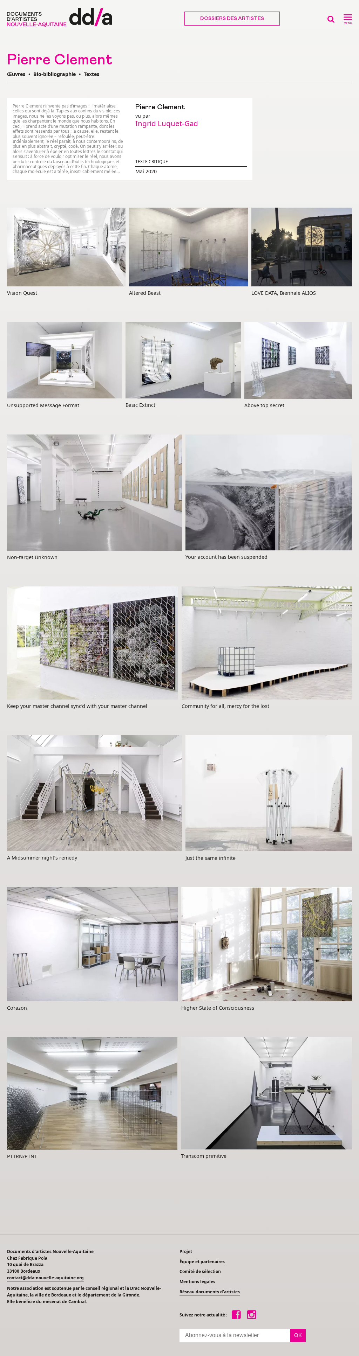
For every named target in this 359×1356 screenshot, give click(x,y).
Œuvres (16, 74)
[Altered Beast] (188, 247)
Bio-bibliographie (54, 74)
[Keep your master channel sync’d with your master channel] (92, 643)
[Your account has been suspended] (268, 492)
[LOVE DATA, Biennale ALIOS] (301, 247)
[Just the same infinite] (268, 793)
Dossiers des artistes (232, 18)
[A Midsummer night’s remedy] (94, 793)
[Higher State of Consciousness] (266, 944)
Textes (91, 74)
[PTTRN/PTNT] (92, 1093)
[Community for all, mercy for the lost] (267, 643)
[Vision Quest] (66, 247)
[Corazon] (92, 944)
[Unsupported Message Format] (64, 360)
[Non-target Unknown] (94, 492)
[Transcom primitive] (266, 1093)
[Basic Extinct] (183, 360)
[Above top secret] (298, 360)
